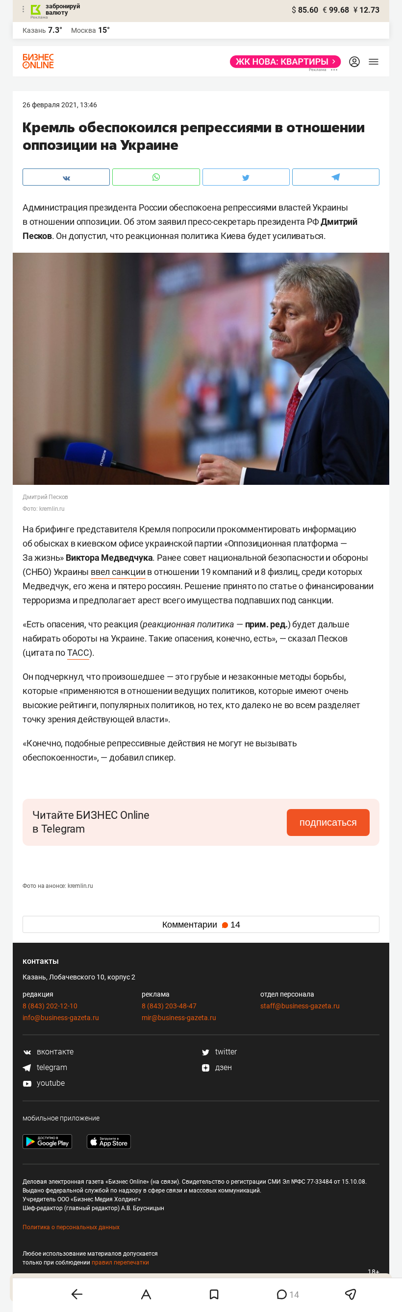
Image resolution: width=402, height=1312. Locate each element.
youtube (50, 1083)
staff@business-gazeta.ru (300, 1006)
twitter (225, 1051)
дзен (222, 1067)
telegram (51, 1067)
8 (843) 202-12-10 (50, 1006)
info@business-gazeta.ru (61, 1018)
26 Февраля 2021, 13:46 (60, 105)
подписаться (328, 822)
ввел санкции (118, 572)
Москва (83, 30)
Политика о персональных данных (71, 1227)
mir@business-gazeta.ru (179, 1018)
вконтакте (54, 1051)
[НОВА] (282, 61)
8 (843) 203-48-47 (169, 1006)
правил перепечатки (120, 1262)
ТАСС (78, 652)
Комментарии (201, 925)
